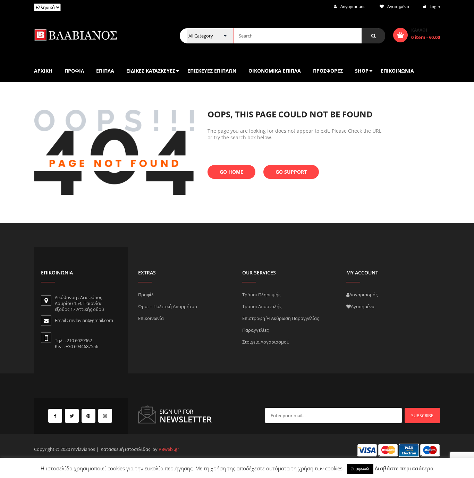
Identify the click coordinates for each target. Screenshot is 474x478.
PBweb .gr (169, 449)
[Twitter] (72, 416)
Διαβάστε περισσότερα (404, 468)
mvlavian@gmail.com (91, 320)
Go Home (231, 171)
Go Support (291, 171)
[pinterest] (88, 416)
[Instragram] (105, 416)
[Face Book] (55, 416)
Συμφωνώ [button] (360, 468)
